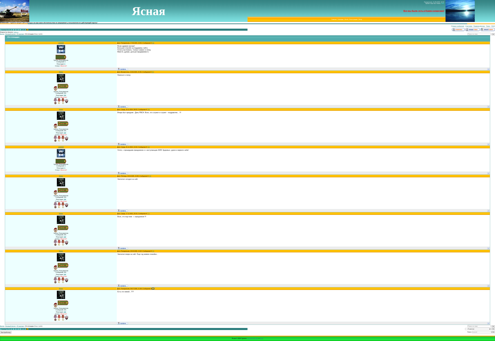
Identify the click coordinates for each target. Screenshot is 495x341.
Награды (340, 19)
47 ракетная (20, 34)
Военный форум (10, 34)
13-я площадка (29, 34)
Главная (334, 19)
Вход (360, 19)
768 (148, 109)
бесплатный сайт (252, 338)
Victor (61, 72)
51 (24, 29)
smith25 (61, 43)
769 (148, 147)
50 (22, 29)
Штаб (346, 19)
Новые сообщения (458, 26)
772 (153, 251)
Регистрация (353, 19)
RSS (443, 3)
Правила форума (479, 26)
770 (150, 176)
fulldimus (16, 32)
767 (153, 72)
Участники (468, 26)
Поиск (488, 26)
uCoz (261, 338)
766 (153, 43)
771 (148, 213)
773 (153, 288)
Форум (2, 34)
